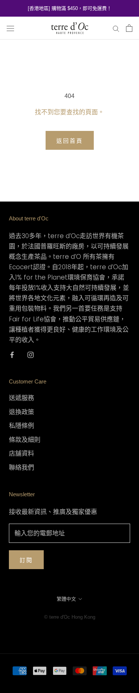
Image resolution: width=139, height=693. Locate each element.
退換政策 (21, 412)
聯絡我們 (21, 467)
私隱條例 (21, 425)
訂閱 (26, 560)
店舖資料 (21, 453)
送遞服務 (21, 397)
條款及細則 (24, 439)
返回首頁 (69, 141)
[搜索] (116, 28)
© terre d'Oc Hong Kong (69, 617)
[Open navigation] (10, 28)
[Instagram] (30, 354)
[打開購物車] (129, 28)
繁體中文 (66, 599)
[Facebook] (12, 354)
